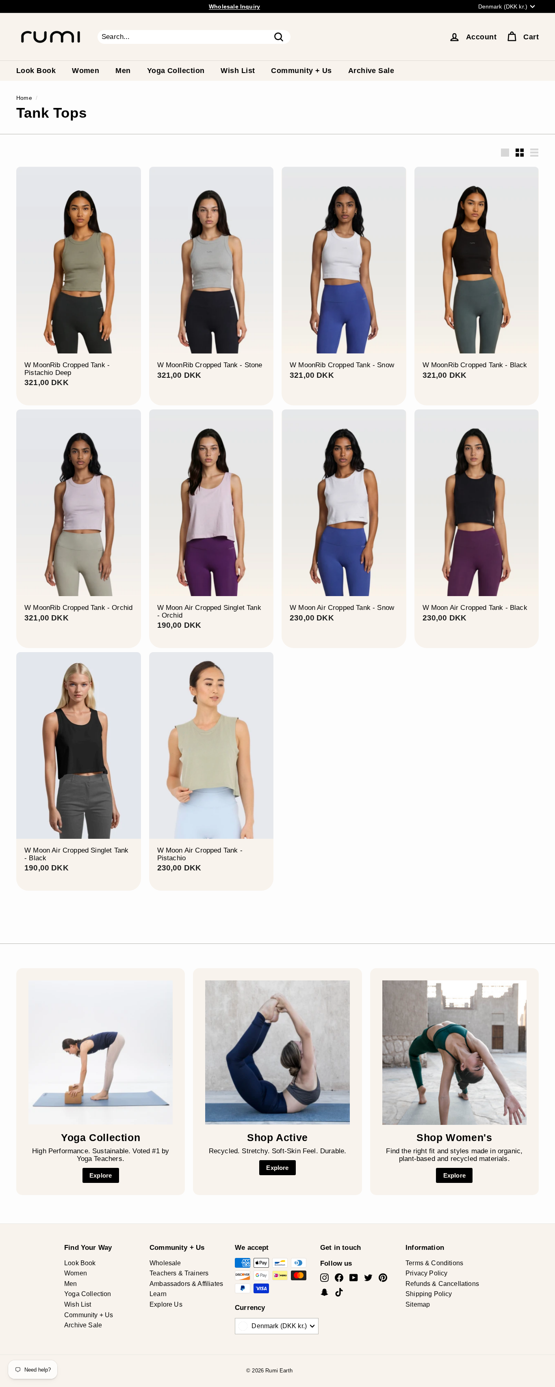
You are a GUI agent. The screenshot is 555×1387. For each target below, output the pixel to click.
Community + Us (301, 71)
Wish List (238, 71)
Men (122, 71)
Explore (100, 1175)
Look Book (36, 71)
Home (24, 98)
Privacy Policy (426, 1273)
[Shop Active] (277, 1052)
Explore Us (166, 1304)
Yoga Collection (176, 71)
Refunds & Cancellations (442, 1283)
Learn (158, 1293)
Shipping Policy (428, 1293)
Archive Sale (371, 71)
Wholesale (165, 1263)
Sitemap (417, 1304)
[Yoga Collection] (100, 1052)
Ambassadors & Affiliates (186, 1283)
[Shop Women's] (454, 1052)
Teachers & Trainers (179, 1273)
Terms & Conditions (434, 1263)
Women (85, 71)
